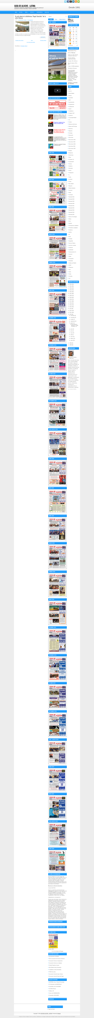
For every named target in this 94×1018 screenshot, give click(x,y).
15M (70, 88)
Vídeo (70, 274)
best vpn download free (65, 1016)
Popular (50, 19)
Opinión (70, 223)
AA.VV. (70, 91)
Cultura (21, 12)
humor (70, 170)
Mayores (70, 185)
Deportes (32, 12)
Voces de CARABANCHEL (54, 993)
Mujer (70, 192)
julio (71, 329)
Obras (70, 218)
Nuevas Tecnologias (73, 216)
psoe (70, 236)
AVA (70, 99)
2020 (70, 295)
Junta (70, 177)
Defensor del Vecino (73, 124)
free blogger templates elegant (55, 1016)
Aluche (70, 95)
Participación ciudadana (73, 225)
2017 (70, 301)
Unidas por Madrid (72, 263)
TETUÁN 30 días (52, 988)
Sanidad (70, 238)
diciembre (72, 315)
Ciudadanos (71, 111)
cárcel (70, 108)
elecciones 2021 (72, 146)
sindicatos (71, 247)
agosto (72, 323)
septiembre (73, 321)
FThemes (24, 1016)
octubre (72, 319)
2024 (70, 288)
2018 (70, 299)
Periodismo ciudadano (73, 227)
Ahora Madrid (71, 93)
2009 (70, 343)
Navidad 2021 (71, 205)
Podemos (71, 229)
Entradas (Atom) (24, 45)
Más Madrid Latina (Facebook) (55, 967)
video (70, 271)
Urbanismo (71, 267)
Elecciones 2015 (72, 139)
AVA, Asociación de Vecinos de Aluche (57, 958)
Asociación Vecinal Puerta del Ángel (56, 976)
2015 (70, 304)
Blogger (61, 951)
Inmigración (71, 172)
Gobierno (70, 166)
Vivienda (70, 276)
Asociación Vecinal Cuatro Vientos (56, 974)
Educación (71, 135)
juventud (70, 179)
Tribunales (71, 260)
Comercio (71, 115)
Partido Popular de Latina (54, 965)
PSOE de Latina (52, 971)
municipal (71, 194)
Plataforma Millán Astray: (60, 117)
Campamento (71, 104)
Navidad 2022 (71, 207)
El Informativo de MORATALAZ (55, 984)
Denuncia (71, 128)
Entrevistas (71, 155)
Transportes (71, 258)
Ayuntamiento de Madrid (54, 956)
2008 (70, 344)
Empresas (71, 152)
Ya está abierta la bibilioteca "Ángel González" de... (74, 325)
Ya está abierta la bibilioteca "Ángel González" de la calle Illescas (30, 17)
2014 (70, 306)
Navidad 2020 (71, 203)
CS (69, 119)
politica (70, 232)
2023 (70, 289)
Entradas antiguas (43, 40)
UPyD (70, 265)
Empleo (70, 150)
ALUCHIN (71, 97)
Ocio (70, 221)
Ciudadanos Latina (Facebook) (55, 969)
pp (69, 234)
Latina (70, 181)
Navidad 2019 (71, 201)
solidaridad (71, 249)
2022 (70, 291)
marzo (72, 336)
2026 (70, 284)
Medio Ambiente (72, 188)
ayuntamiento (20, 20)
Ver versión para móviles (31, 42)
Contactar (47, 12)
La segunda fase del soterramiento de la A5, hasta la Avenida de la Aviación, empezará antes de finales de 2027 (60, 139)
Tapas (70, 256)
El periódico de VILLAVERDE (55, 986)
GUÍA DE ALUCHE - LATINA (24, 5)
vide (69, 269)
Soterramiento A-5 (72, 251)
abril (71, 334)
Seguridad (71, 240)
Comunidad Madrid (72, 117)
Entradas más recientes (19, 40)
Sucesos (70, 254)
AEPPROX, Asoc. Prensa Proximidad (56, 982)
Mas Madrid (71, 183)
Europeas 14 (71, 159)
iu (69, 174)
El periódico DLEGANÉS (54, 995)
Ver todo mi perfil (72, 389)
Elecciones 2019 (72, 144)
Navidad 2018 (71, 199)
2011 (70, 312)
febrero (72, 338)
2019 (70, 297)
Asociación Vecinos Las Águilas (55, 963)
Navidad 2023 (71, 210)
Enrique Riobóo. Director (73, 358)
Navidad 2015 (71, 196)
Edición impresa (40, 12)
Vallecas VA (51, 990)
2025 (70, 286)
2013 (70, 308)
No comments (30, 20)
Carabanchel (71, 106)
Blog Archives (62, 19)
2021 (70, 293)
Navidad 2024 (71, 212)
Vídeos (26, 12)
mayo (72, 332)
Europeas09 (71, 161)
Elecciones (71, 137)
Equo (70, 157)
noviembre (73, 317)
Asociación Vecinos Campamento (55, 960)
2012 (70, 310)
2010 (70, 314)
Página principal (51, 1009)
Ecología (70, 133)
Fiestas (70, 163)
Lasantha (34, 1016)
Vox (69, 278)
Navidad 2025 (71, 214)
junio (71, 330)
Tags (56, 19)
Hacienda (71, 168)
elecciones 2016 (72, 141)
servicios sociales (72, 245)
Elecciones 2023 (72, 148)
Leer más (43, 37)
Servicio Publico (72, 243)
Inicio (16, 12)
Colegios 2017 (71, 113)
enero (72, 340)
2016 (70, 303)
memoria (70, 190)
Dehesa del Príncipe (73, 126)
